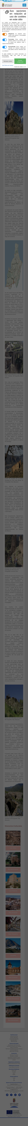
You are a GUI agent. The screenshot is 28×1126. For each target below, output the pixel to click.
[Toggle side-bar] (24, 5)
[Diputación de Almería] (6, 5)
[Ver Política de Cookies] (7, 65)
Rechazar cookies (8, 61)
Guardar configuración (20, 61)
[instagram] (9, 0)
